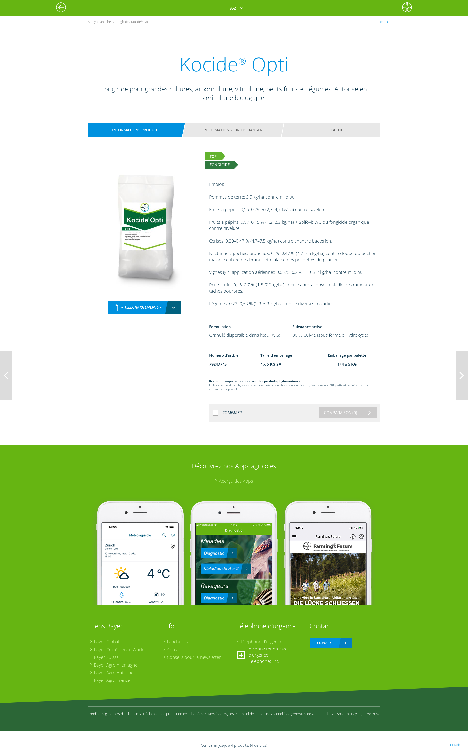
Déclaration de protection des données (173, 713)
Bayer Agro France (112, 680)
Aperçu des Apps (236, 481)
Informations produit (134, 129)
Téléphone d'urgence (261, 642)
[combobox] (144, 307)
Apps (172, 649)
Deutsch (384, 22)
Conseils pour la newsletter (194, 657)
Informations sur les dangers (233, 129)
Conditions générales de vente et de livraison (308, 713)
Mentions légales (221, 713)
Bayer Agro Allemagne (115, 665)
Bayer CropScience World (119, 649)
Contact (324, 642)
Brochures (177, 642)
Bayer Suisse (106, 657)
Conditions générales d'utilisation (113, 713)
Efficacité (333, 129)
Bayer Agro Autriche (114, 673)
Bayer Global (106, 642)
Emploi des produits (254, 713)
